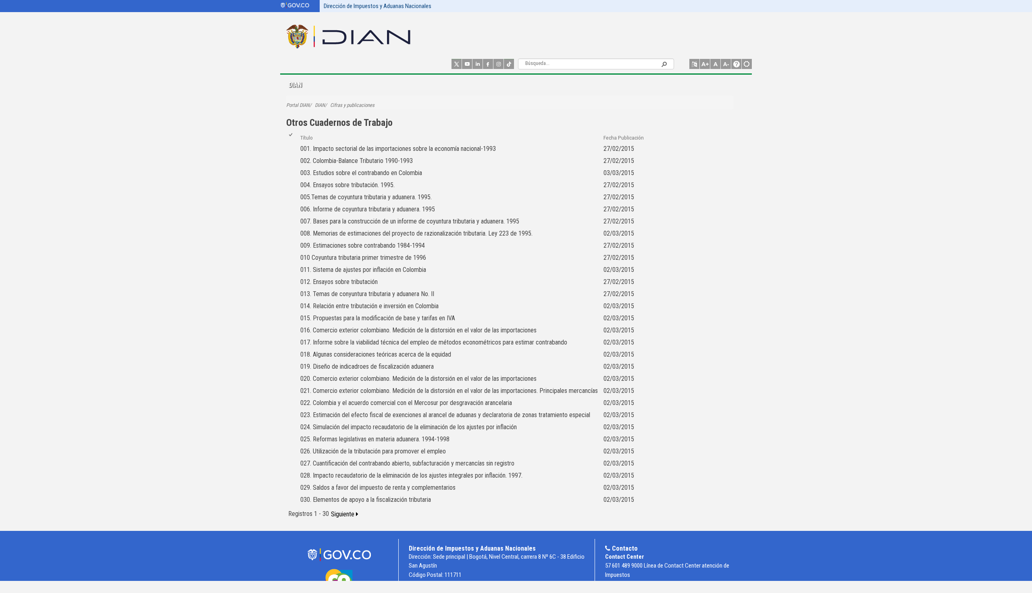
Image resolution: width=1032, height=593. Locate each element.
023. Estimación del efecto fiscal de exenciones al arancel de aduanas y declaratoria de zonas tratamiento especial (445, 415)
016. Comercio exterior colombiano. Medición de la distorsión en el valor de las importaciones (418, 330)
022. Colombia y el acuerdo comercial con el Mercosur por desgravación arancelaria (406, 403)
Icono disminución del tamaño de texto (726, 64)
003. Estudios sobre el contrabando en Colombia (361, 173)
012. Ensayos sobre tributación (339, 282)
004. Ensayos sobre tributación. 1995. (347, 185)
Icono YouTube (467, 64)
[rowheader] (292, 149)
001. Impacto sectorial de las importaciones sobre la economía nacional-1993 (398, 148)
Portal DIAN (298, 105)
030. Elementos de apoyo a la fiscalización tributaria (365, 499)
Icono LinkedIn (477, 64)
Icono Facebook (488, 64)
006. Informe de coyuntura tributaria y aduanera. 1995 (367, 209)
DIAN (320, 105)
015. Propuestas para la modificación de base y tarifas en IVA (377, 318)
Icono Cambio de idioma (694, 64)
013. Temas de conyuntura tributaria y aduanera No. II (367, 294)
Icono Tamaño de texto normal (715, 64)
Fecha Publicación (623, 137)
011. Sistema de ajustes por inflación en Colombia (363, 270)
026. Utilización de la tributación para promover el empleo (373, 451)
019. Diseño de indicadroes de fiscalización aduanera (367, 366)
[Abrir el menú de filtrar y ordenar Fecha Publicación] (606, 141)
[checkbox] (291, 138)
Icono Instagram (498, 64)
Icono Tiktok (509, 64)
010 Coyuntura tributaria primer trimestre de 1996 (363, 257)
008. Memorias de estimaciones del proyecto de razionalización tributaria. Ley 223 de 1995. (416, 233)
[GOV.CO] (339, 554)
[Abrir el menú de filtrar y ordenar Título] (303, 141)
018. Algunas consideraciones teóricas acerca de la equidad (375, 354)
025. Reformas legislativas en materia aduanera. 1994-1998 (374, 439)
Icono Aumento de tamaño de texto (705, 64)
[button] (664, 64)
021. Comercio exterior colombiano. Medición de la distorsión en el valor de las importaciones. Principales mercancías (449, 391)
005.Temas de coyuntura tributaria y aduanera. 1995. (366, 197)
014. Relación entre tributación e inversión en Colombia (369, 306)
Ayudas (736, 64)
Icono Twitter (457, 64)
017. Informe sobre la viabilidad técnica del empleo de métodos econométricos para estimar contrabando (433, 342)
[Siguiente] (344, 514)
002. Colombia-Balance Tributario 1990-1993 (356, 161)
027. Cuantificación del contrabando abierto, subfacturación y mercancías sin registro (407, 463)
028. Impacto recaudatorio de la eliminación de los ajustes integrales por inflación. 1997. (411, 475)
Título (306, 137)
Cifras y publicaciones (352, 105)
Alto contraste (747, 64)
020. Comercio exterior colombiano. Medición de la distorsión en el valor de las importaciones (418, 378)
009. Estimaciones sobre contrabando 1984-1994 (362, 245)
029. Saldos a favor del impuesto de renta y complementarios (378, 487)
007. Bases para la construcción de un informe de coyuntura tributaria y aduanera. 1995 (409, 221)
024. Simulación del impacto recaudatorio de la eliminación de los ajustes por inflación (408, 427)
